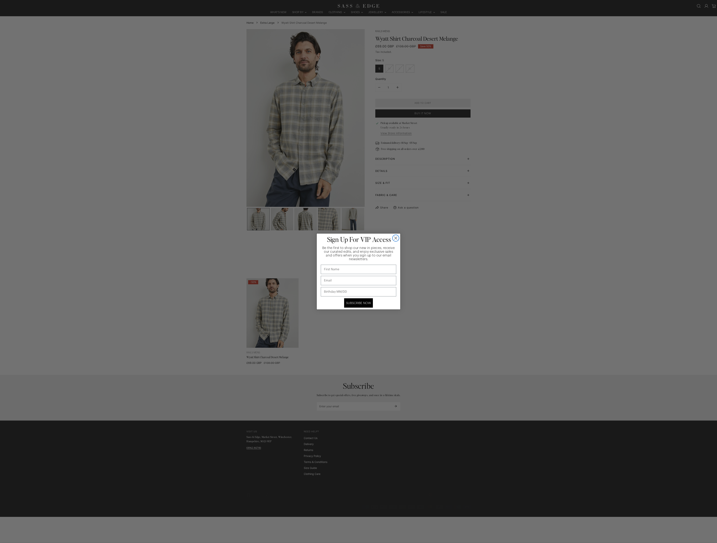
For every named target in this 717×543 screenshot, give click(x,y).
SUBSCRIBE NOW (358, 303)
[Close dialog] (395, 238)
